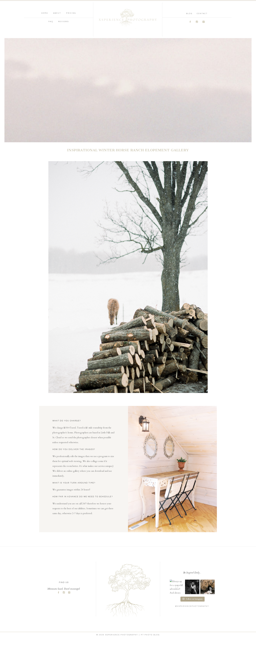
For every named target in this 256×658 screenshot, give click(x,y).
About (57, 13)
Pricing (71, 13)
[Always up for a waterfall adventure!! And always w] (177, 587)
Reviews (63, 21)
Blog (189, 13)
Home (44, 13)
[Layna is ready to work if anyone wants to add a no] (192, 587)
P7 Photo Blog (150, 635)
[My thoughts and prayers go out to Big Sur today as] (207, 587)
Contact (202, 13)
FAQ (50, 21)
